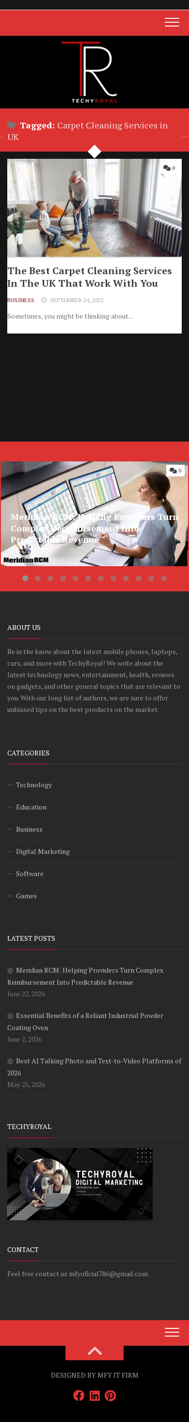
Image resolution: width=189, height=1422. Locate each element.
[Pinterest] (110, 1395)
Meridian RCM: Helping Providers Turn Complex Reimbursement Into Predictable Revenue (86, 473)
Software (30, 873)
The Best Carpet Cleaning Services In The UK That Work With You (89, 277)
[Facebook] (79, 1395)
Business (20, 300)
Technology (34, 784)
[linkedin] (94, 1395)
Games (26, 895)
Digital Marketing (43, 851)
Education (31, 806)
